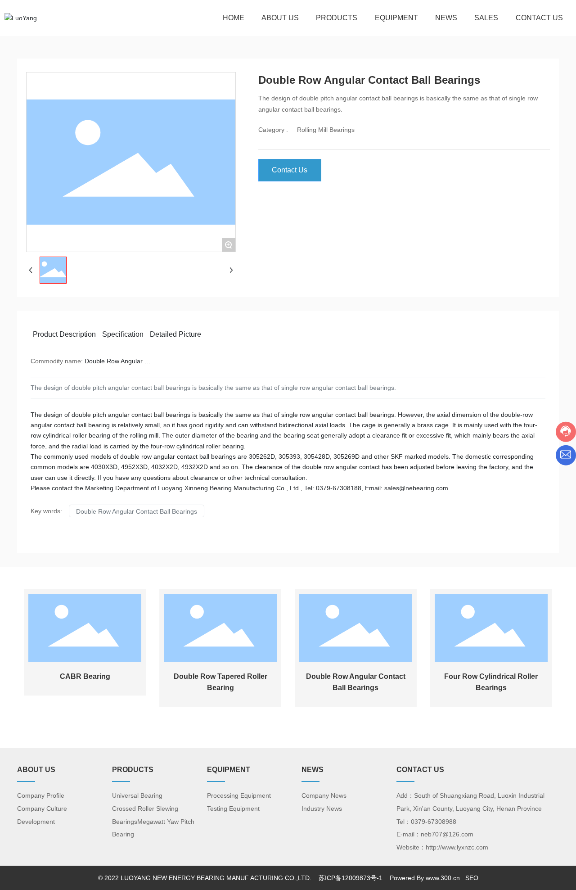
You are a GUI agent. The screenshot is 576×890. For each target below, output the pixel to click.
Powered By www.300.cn (425, 877)
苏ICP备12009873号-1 (349, 877)
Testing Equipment (233, 808)
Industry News (322, 808)
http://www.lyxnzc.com (457, 847)
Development (36, 821)
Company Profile (40, 795)
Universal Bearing (137, 795)
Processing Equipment (239, 795)
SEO (471, 877)
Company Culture (42, 808)
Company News (324, 795)
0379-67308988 (433, 821)
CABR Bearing (85, 676)
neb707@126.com (447, 834)
